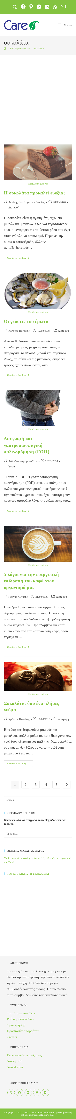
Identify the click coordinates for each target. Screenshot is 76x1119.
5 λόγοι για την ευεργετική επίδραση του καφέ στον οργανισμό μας (31, 581)
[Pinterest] (37, 1092)
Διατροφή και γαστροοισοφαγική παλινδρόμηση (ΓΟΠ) (26, 445)
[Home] (5, 48)
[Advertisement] (38, 95)
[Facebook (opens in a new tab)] (23, 6)
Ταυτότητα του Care (21, 1013)
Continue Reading (20, 258)
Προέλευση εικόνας (38, 183)
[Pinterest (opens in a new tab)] (31, 6)
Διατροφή (13, 207)
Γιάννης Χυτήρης (18, 596)
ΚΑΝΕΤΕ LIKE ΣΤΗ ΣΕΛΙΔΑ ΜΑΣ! (29, 873)
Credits (12, 1037)
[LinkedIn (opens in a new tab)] (47, 6)
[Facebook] (19, 1092)
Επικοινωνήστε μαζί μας (24, 1055)
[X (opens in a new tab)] (14, 6)
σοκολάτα (39, 48)
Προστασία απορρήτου (23, 1031)
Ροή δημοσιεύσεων (20, 1019)
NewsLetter (15, 1067)
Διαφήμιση (14, 1061)
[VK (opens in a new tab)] (39, 6)
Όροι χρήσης (16, 1025)
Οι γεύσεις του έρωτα (26, 321)
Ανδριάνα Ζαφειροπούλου (22, 461)
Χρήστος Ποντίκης (19, 330)
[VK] (45, 1092)
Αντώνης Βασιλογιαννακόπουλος (26, 202)
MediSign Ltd (36, 1112)
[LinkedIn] (28, 1092)
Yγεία (11, 466)
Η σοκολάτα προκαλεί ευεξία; (34, 192)
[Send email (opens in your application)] (62, 6)
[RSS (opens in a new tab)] (55, 6)
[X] (11, 1092)
